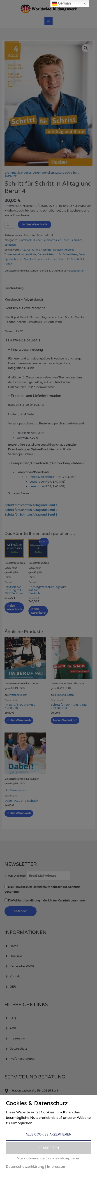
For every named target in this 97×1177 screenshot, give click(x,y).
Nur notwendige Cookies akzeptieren (48, 1158)
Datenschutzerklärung (25, 1166)
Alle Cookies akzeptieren (48, 1134)
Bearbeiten (48, 1148)
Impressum (56, 1166)
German (64, 3)
